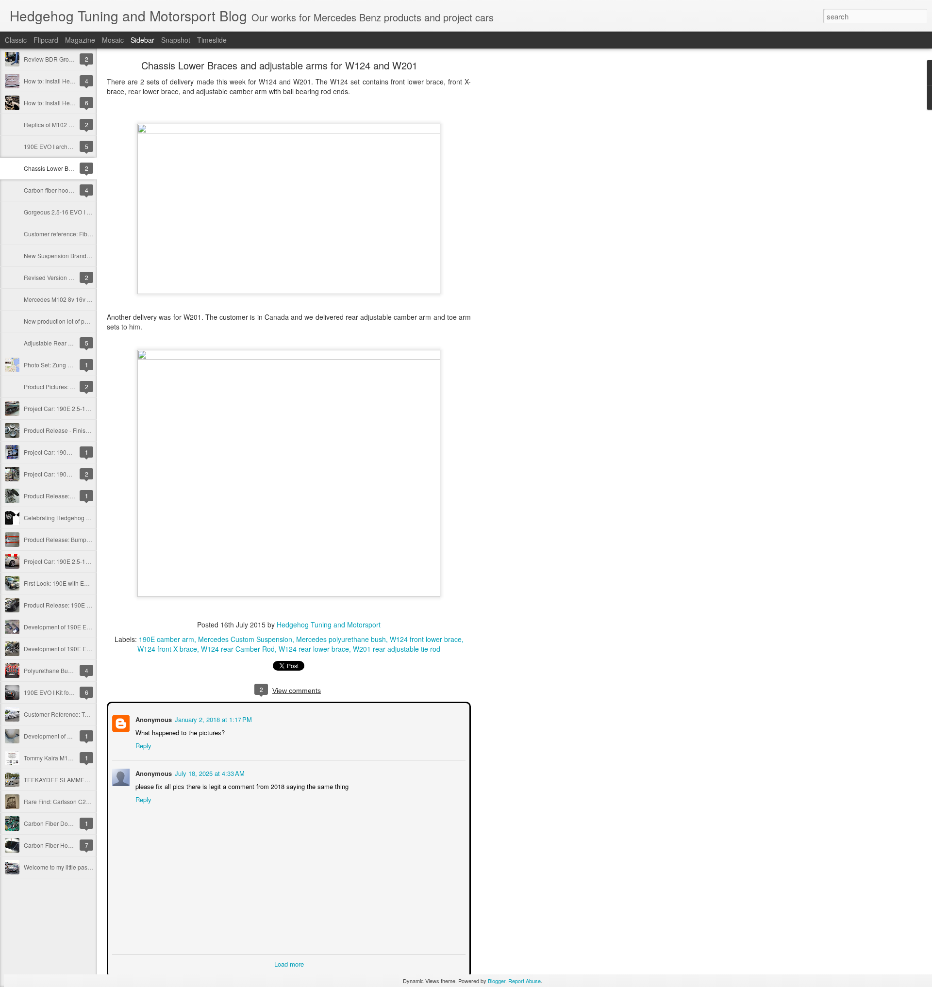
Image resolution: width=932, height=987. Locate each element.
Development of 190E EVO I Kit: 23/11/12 (78, 648)
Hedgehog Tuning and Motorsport (329, 624)
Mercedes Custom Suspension (245, 639)
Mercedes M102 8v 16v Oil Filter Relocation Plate (89, 299)
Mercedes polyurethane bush (341, 639)
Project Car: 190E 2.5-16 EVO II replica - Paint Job (90, 408)
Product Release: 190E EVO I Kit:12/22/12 (79, 605)
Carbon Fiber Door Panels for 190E (70, 823)
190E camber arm (166, 639)
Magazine (80, 40)
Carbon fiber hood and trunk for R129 (73, 190)
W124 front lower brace (426, 639)
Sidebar (142, 40)
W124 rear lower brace (314, 649)
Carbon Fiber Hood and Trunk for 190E (75, 845)
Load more (289, 963)
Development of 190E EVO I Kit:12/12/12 (77, 627)
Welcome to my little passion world (69, 867)
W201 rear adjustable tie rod (396, 649)
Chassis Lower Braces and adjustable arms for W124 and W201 (279, 65)
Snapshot (175, 40)
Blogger (496, 981)
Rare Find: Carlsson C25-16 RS (66, 801)
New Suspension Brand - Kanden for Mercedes (86, 255)
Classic (16, 40)
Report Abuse (524, 981)
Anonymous (152, 718)
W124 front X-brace (167, 649)
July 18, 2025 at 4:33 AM (209, 772)
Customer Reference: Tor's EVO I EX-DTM (78, 714)
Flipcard (45, 40)
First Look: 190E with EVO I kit (63, 583)
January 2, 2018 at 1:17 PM (212, 718)
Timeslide (212, 40)
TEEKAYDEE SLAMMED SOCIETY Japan (78, 779)
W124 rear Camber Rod (238, 649)
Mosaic (113, 40)
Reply (142, 744)
